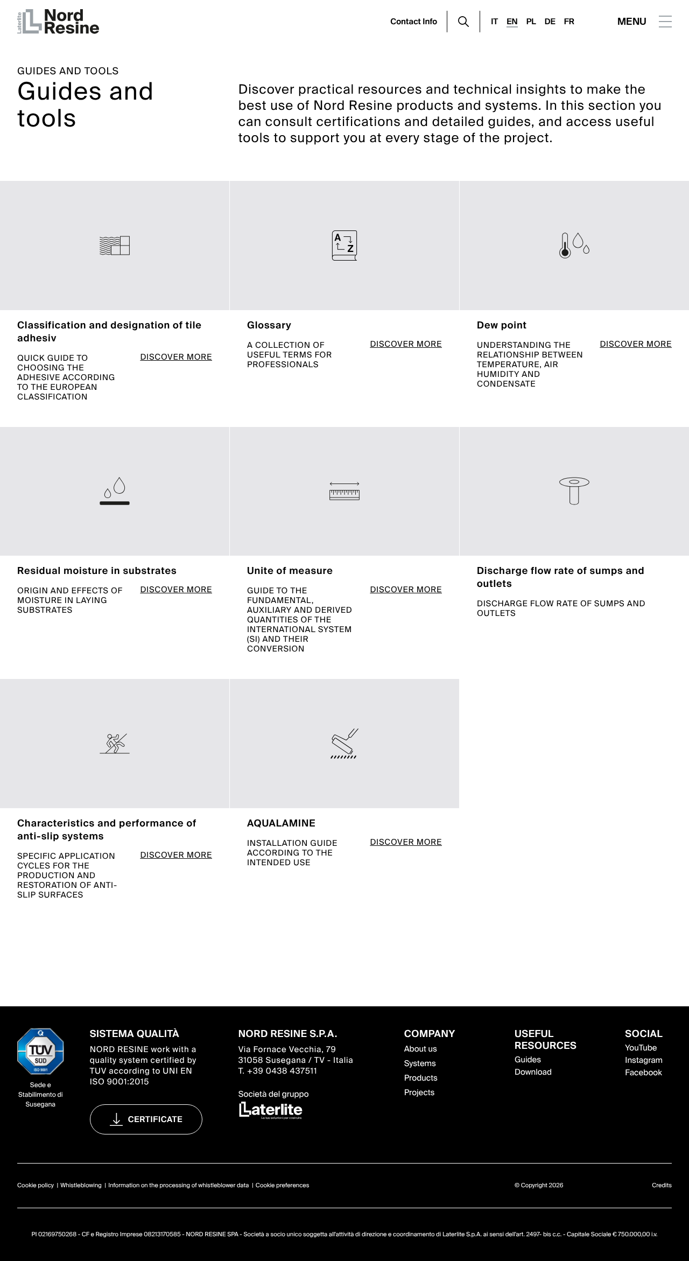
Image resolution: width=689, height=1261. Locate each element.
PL (531, 21)
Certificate (155, 1119)
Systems (420, 1063)
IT (494, 21)
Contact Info (413, 21)
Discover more (176, 357)
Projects (419, 1092)
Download (533, 1072)
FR (569, 21)
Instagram (644, 1060)
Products (421, 1078)
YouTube (641, 1047)
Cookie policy (35, 1185)
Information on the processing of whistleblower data (178, 1185)
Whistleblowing (81, 1185)
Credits (662, 1185)
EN (512, 21)
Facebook (643, 1072)
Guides (528, 1059)
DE (550, 21)
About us (420, 1048)
